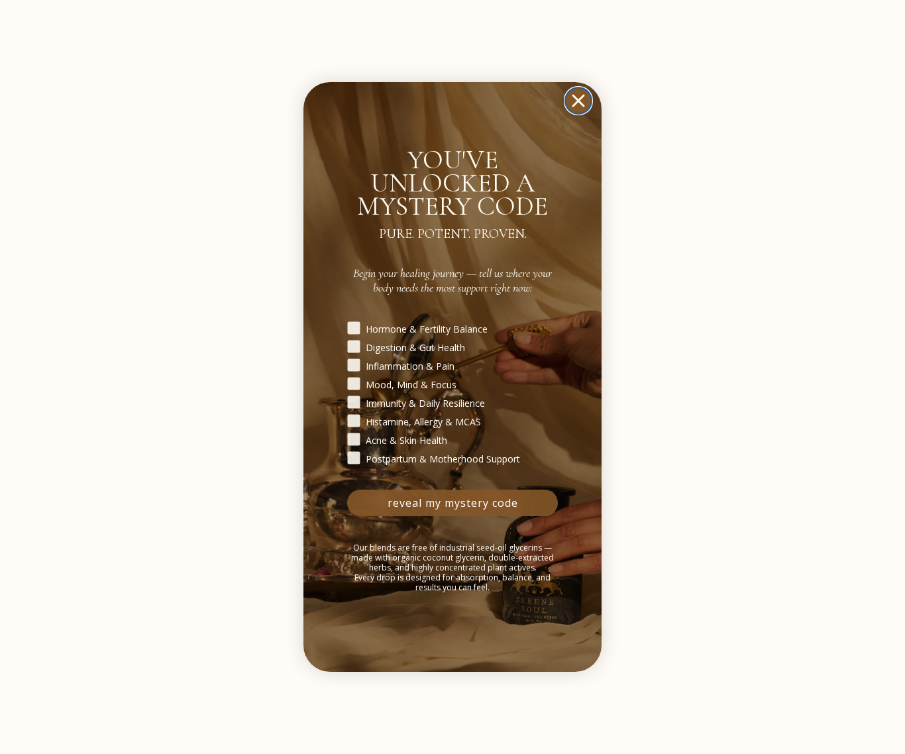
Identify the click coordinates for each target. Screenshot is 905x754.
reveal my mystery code (453, 503)
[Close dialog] (578, 100)
